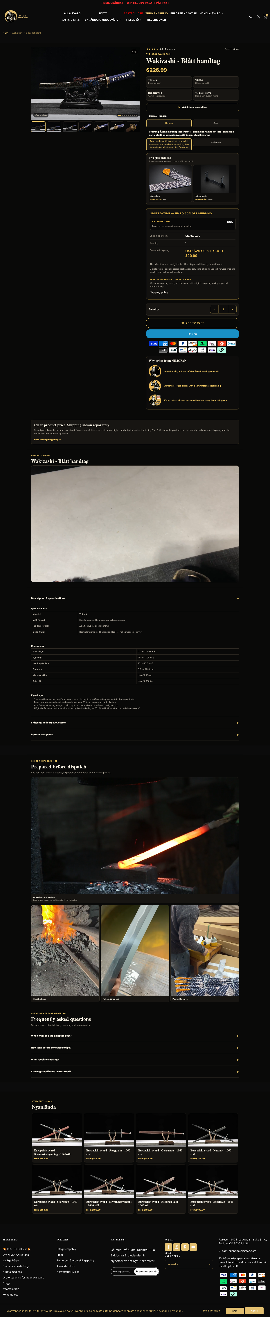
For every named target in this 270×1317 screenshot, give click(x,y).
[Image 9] (136, 115)
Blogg (6, 1283)
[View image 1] (38, 126)
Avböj (235, 1310)
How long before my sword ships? (51, 1047)
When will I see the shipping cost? (51, 1035)
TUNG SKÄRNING (156, 13)
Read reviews (232, 49)
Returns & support (42, 734)
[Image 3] (124, 115)
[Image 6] (130, 115)
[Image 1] (119, 115)
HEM (5, 33)
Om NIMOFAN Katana (16, 1254)
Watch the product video (192, 107)
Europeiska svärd (183, 13)
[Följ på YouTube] (193, 1247)
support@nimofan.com (242, 1250)
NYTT (103, 13)
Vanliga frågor (11, 1260)
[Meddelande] (135, 3)
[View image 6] (117, 126)
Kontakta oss (10, 1294)
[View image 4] (85, 126)
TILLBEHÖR (133, 19)
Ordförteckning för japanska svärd (23, 1277)
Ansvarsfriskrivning (68, 1271)
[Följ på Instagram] (176, 1247)
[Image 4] (126, 115)
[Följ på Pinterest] (185, 1247)
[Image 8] (134, 115)
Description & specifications (48, 598)
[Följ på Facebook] (168, 1247)
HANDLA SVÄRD (210, 13)
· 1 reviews (160, 49)
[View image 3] (70, 126)
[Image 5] (128, 115)
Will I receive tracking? (45, 1059)
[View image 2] (54, 126)
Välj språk (172, 1256)
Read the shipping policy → (47, 439)
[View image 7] (133, 126)
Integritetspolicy (66, 1249)
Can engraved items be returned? (51, 1071)
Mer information (212, 1310)
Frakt (60, 1254)
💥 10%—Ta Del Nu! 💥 (16, 1249)
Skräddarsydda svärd (101, 19)
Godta (254, 1310)
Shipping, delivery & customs (48, 722)
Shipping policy (159, 292)
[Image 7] (132, 115)
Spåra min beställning (16, 1266)
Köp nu (192, 333)
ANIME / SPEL (71, 19)
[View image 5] (101, 126)
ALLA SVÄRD (72, 13)
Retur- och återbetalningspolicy (75, 1260)
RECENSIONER (156, 19)
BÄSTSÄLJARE (133, 13)
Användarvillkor (66, 1266)
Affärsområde (11, 1288)
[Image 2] (122, 115)
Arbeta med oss (12, 1271)
